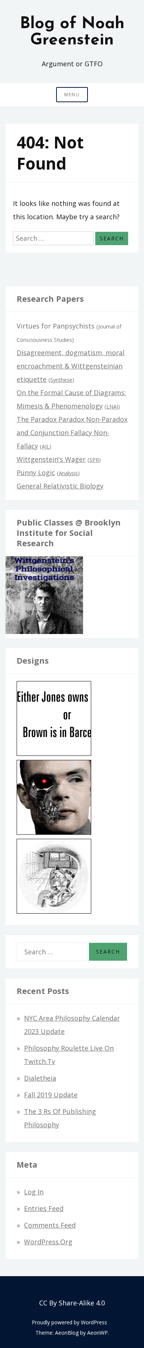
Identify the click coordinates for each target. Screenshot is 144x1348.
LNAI (112, 406)
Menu (72, 94)
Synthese (61, 379)
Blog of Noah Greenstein (72, 32)
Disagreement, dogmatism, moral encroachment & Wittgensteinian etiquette (70, 366)
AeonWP (97, 1332)
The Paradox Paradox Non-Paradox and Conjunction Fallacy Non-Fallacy (72, 432)
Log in (34, 1191)
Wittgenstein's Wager (51, 459)
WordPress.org (48, 1241)
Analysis (68, 473)
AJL (45, 446)
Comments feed (50, 1225)
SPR (94, 459)
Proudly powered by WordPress (69, 1322)
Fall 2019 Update (51, 1094)
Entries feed (44, 1208)
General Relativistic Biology (60, 485)
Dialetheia (40, 1078)
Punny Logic (36, 472)
